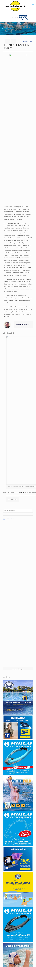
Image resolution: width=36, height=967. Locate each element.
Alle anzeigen (28, 41)
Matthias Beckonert (22, 324)
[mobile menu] (33, 4)
